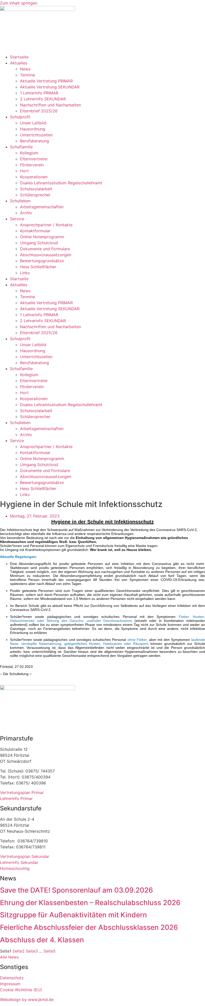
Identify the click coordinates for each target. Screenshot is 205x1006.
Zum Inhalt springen (18, 2)
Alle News (9, 957)
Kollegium (29, 152)
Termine (27, 74)
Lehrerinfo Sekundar (19, 862)
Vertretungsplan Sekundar (24, 856)
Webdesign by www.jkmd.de (27, 999)
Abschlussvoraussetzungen (45, 254)
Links (25, 272)
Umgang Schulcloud (39, 242)
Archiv (26, 212)
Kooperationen (34, 176)
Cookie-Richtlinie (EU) (21, 989)
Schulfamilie (21, 146)
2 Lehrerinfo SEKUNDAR (43, 98)
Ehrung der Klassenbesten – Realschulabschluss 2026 (90, 902)
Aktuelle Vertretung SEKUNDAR (50, 86)
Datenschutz (12, 977)
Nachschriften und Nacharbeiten (50, 104)
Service (17, 218)
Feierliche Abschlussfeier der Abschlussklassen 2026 (89, 927)
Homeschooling (15, 868)
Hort (24, 170)
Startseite (19, 56)
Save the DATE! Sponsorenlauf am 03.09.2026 (76, 890)
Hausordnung (32, 128)
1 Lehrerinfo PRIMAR (39, 92)
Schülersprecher (35, 194)
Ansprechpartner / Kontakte (46, 224)
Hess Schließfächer (38, 266)
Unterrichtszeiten (36, 134)
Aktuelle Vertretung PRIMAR (46, 80)
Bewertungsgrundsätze (42, 260)
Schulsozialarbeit (36, 188)
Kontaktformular (35, 230)
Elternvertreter (34, 158)
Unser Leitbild (33, 122)
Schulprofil (20, 116)
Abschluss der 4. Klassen (42, 940)
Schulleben (20, 200)
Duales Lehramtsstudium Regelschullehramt (61, 182)
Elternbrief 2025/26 (39, 110)
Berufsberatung (34, 140)
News (25, 68)
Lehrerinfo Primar (16, 798)
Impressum (10, 983)
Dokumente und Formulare (45, 248)
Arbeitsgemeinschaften (42, 206)
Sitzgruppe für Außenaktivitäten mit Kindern (73, 915)
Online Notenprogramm (42, 236)
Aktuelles (18, 62)
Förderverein (32, 164)
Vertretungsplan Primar (22, 792)
